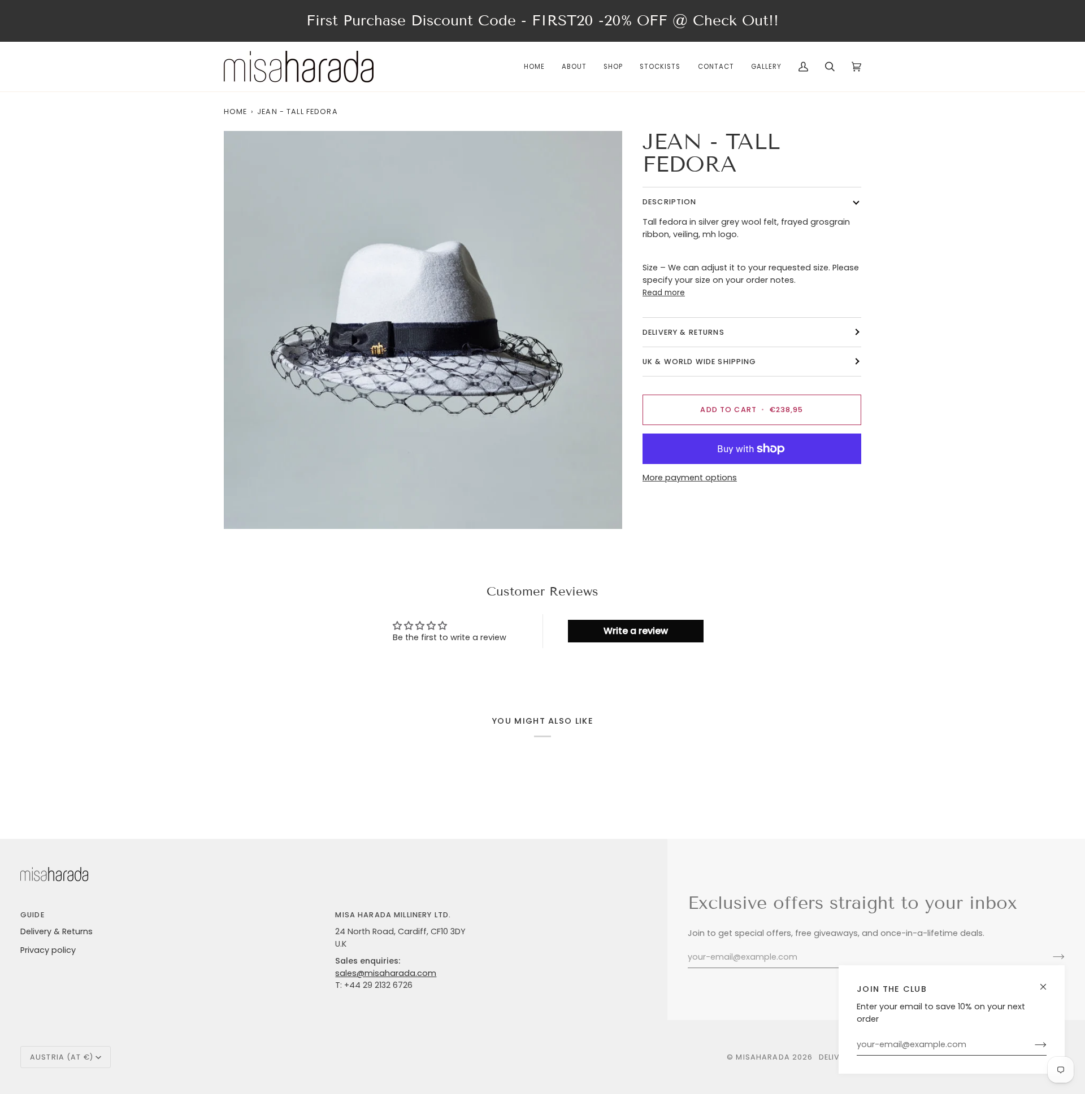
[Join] (1032, 1045)
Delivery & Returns (56, 931)
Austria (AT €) (61, 1057)
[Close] (1048, 982)
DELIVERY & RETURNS (683, 332)
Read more (664, 292)
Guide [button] (32, 915)
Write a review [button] (636, 630)
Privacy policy (48, 950)
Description (670, 202)
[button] (613, 66)
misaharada (762, 1057)
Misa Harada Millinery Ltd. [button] (393, 915)
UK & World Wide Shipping (700, 361)
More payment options (690, 477)
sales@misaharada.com (385, 973)
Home (236, 111)
